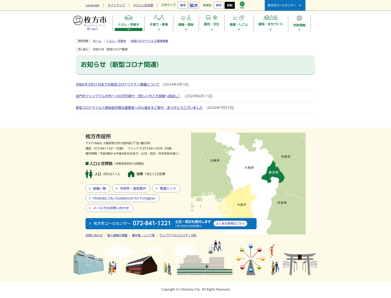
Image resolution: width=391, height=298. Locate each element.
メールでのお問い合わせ (111, 208)
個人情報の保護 (117, 235)
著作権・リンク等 (143, 235)
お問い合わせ (94, 235)
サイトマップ (116, 5)
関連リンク (168, 188)
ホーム (97, 41)
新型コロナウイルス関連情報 (149, 41)
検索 (242, 8)
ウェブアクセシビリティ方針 (178, 235)
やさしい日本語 (143, 5)
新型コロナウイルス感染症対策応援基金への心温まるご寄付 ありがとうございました (139, 107)
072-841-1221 (104, 148)
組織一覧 (99, 188)
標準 (183, 5)
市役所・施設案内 (133, 188)
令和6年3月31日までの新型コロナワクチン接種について (118, 84)
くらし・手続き (116, 41)
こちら (230, 223)
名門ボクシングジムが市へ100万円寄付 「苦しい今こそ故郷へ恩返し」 (128, 96)
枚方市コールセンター (282, 5)
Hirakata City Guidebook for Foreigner (124, 198)
